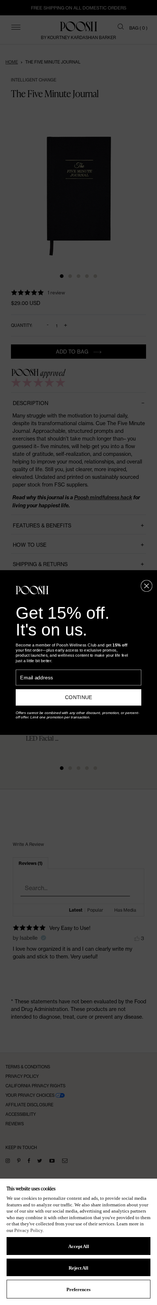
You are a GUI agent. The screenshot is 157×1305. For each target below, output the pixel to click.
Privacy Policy (28, 1230)
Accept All (78, 1246)
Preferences (78, 1289)
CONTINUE (78, 698)
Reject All (78, 1268)
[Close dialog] (146, 586)
